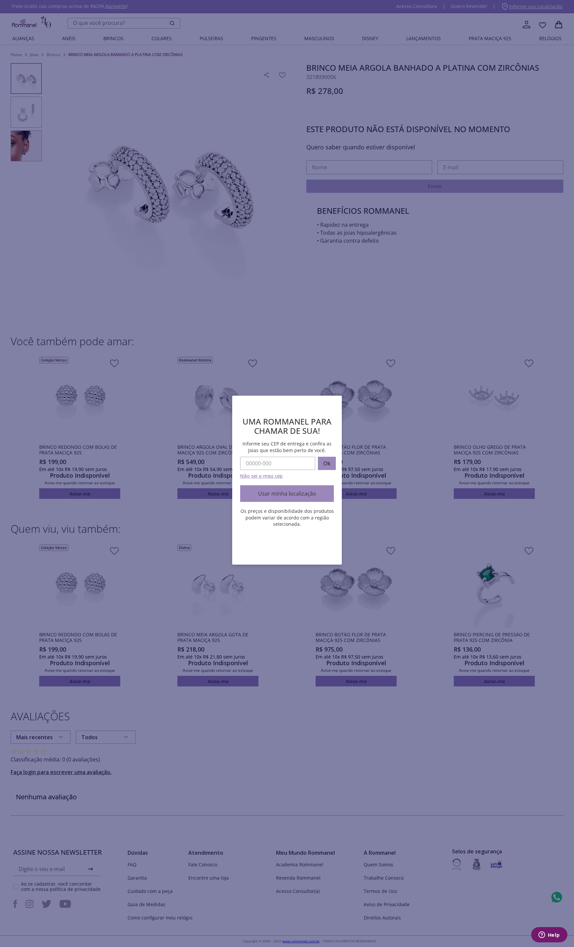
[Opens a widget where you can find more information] (549, 935)
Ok (327, 463)
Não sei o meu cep (261, 476)
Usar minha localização (287, 493)
